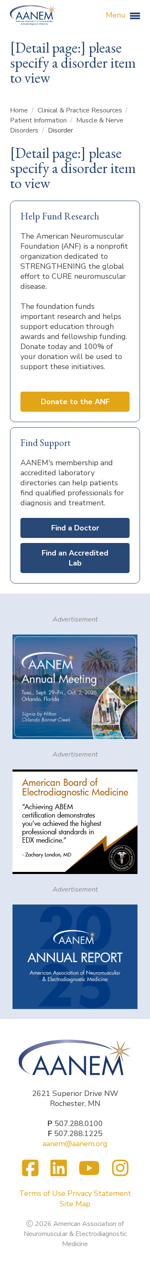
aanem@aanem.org (75, 1144)
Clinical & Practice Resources (81, 110)
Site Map (75, 1204)
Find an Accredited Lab (75, 558)
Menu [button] (117, 15)
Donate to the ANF (75, 402)
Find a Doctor (75, 528)
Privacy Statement (99, 1193)
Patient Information (39, 120)
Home (20, 110)
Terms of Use (42, 1193)
